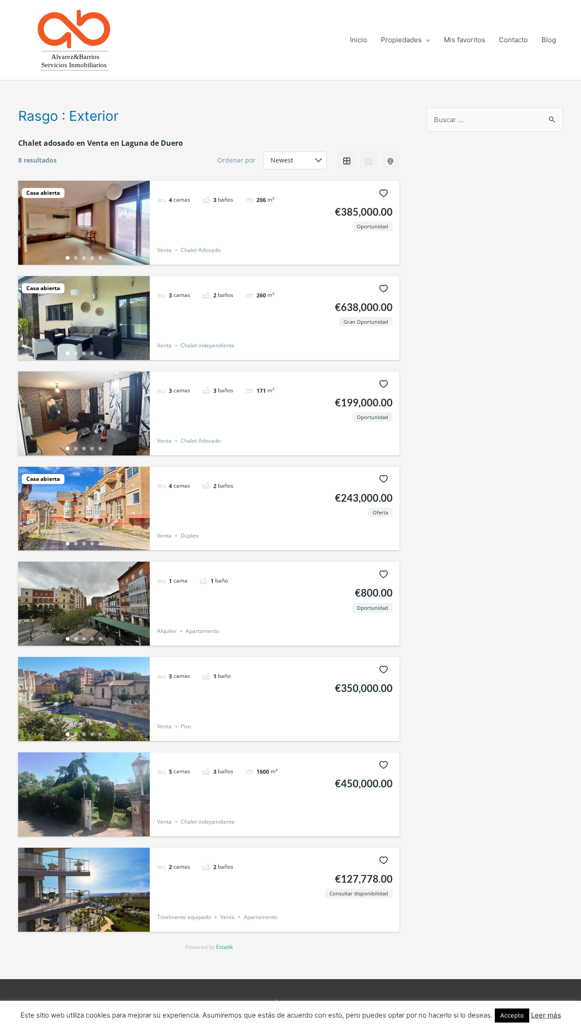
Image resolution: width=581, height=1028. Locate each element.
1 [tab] (67, 258)
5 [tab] (100, 258)
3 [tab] (84, 258)
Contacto (513, 39)
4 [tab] (92, 258)
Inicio (358, 39)
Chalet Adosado (201, 250)
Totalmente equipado (184, 917)
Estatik (224, 947)
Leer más (546, 1015)
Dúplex (189, 535)
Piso (186, 726)
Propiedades (401, 39)
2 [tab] (76, 258)
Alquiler (167, 631)
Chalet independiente (208, 345)
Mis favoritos (464, 39)
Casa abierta (43, 193)
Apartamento (202, 631)
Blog (549, 39)
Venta (164, 250)
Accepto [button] (512, 1015)
